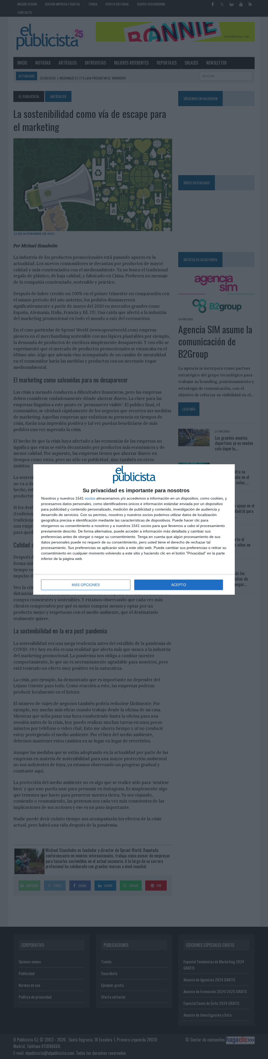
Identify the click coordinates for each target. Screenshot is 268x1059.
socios (90, 498)
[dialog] (134, 529)
